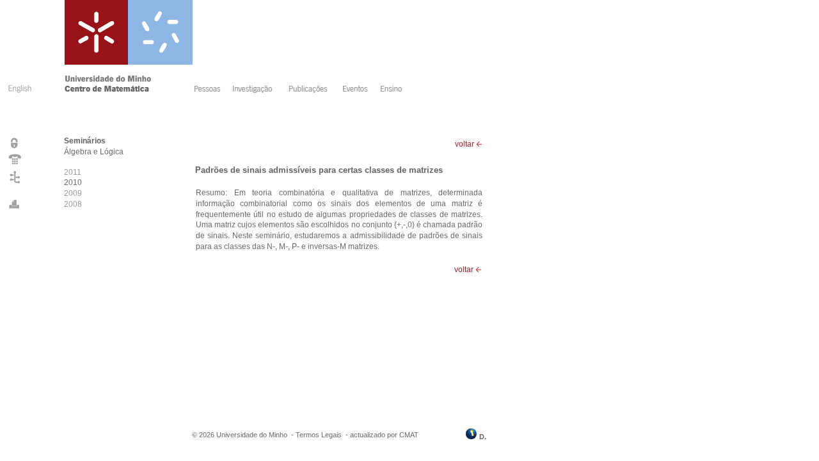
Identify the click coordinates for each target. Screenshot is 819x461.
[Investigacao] (256, 90)
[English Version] (18, 95)
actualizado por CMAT (384, 435)
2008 (73, 204)
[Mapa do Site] (15, 183)
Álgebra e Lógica (93, 151)
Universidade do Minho (251, 435)
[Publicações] (311, 90)
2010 (73, 182)
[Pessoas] (209, 90)
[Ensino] (393, 90)
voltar (465, 144)
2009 (73, 193)
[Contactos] (15, 164)
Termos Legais (319, 435)
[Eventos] (357, 90)
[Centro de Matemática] (127, 90)
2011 (72, 172)
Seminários (85, 140)
